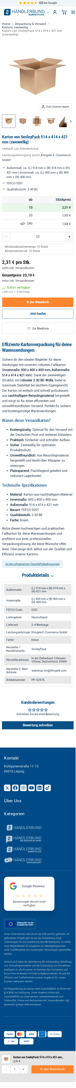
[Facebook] (15, 788)
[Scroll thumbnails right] (70, 121)
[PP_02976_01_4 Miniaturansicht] (51, 121)
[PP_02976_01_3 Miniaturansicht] (36, 121)
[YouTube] (31, 788)
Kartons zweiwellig (15, 27)
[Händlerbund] (38, 828)
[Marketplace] (38, 850)
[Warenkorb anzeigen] (64, 12)
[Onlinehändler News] (38, 839)
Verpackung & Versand (30, 24)
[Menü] (73, 12)
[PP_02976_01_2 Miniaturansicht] (22, 121)
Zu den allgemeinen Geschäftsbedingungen (32, 564)
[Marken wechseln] (48, 12)
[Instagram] (23, 788)
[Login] (55, 12)
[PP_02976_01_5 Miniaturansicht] (65, 121)
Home (6, 24)
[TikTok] (47, 788)
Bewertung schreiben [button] (38, 725)
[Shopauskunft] (38, 861)
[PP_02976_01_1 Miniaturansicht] (8, 121)
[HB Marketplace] (24, 12)
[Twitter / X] (7, 788)
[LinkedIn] (39, 788)
